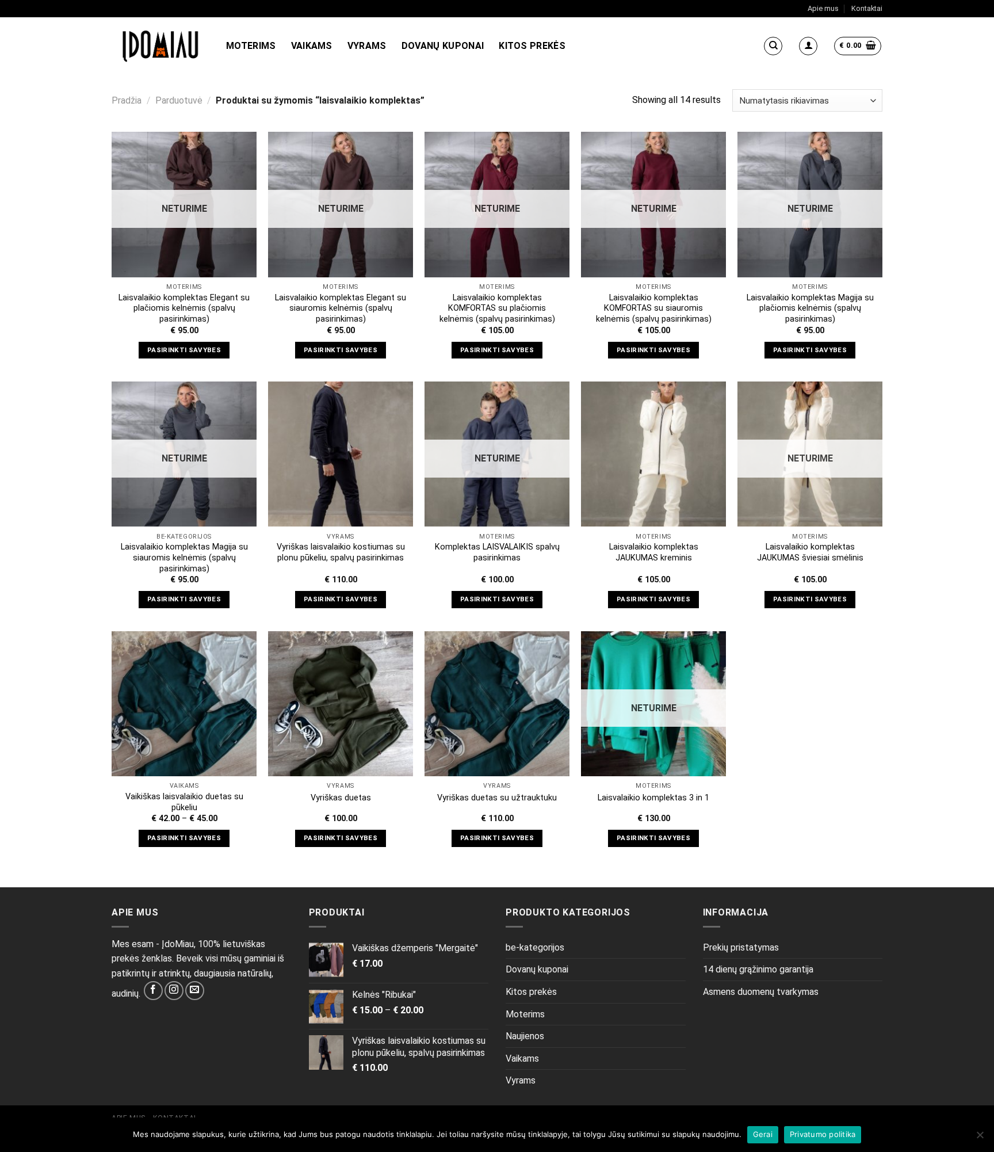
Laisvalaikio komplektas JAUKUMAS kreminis (653, 552)
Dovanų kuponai (443, 45)
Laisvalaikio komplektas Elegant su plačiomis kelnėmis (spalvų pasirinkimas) (184, 308)
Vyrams (367, 45)
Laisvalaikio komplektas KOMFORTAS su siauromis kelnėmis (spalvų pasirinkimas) (654, 308)
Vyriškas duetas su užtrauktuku (497, 798)
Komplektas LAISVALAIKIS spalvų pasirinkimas (497, 552)
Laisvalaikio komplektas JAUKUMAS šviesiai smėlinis (810, 552)
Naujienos (525, 1036)
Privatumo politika (823, 1134)
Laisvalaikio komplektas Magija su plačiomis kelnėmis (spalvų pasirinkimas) (810, 308)
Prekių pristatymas (741, 947)
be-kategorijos (535, 947)
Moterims (251, 45)
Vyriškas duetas (341, 798)
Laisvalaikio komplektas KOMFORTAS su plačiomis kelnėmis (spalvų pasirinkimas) (497, 308)
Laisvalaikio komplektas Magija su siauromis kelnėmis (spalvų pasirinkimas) (184, 557)
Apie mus (823, 8)
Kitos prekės (532, 45)
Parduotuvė (178, 100)
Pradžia (127, 100)
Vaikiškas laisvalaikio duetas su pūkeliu (184, 802)
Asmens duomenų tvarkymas (761, 991)
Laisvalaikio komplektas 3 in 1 (653, 798)
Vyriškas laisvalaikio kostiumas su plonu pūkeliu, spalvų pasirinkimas (341, 552)
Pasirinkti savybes (184, 350)
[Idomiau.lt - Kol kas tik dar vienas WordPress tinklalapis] (160, 46)
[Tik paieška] (773, 46)
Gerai (763, 1134)
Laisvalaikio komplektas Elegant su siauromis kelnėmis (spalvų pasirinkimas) (340, 308)
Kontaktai (866, 8)
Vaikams (311, 45)
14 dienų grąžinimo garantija (758, 969)
